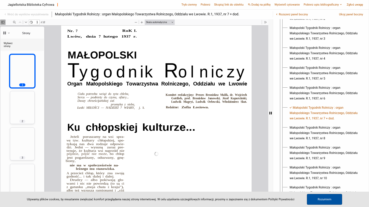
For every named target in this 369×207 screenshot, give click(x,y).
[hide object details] (270, 113)
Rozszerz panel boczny (293, 14)
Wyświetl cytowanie (287, 4)
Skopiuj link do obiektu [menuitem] (229, 4)
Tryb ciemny (189, 4)
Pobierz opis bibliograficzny (321, 4)
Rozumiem (324, 199)
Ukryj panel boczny (351, 14)
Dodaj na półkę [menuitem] (261, 4)
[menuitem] (324, 33)
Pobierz (205, 4)
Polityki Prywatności (281, 199)
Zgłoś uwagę (355, 4)
